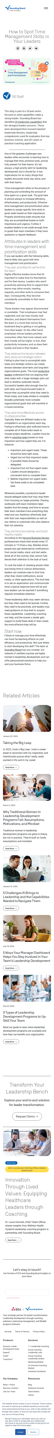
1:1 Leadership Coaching (38, 1346)
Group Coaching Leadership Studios (36, 1357)
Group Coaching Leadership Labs (35, 1351)
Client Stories (33, 1391)
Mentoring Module (35, 1362)
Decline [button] (33, 1432)
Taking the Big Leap (17, 743)
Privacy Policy (39, 1331)
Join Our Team (9, 1391)
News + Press (9, 1385)
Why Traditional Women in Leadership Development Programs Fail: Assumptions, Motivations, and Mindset (23, 818)
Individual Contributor (37, 1371)
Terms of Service (22, 1331)
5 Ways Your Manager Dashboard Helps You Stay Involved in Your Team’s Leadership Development (26, 957)
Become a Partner (10, 1388)
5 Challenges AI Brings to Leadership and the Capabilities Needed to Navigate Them (26, 897)
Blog (30, 1385)
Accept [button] (20, 1432)
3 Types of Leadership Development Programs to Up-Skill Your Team (24, 1016)
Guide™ (6, 1356)
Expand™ (6, 1352)
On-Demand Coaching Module (37, 1366)
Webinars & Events (36, 1388)
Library (31, 1395)
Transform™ (8, 1359)
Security (7, 1331)
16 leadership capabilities (28, 122)
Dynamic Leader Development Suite (11, 1347)
